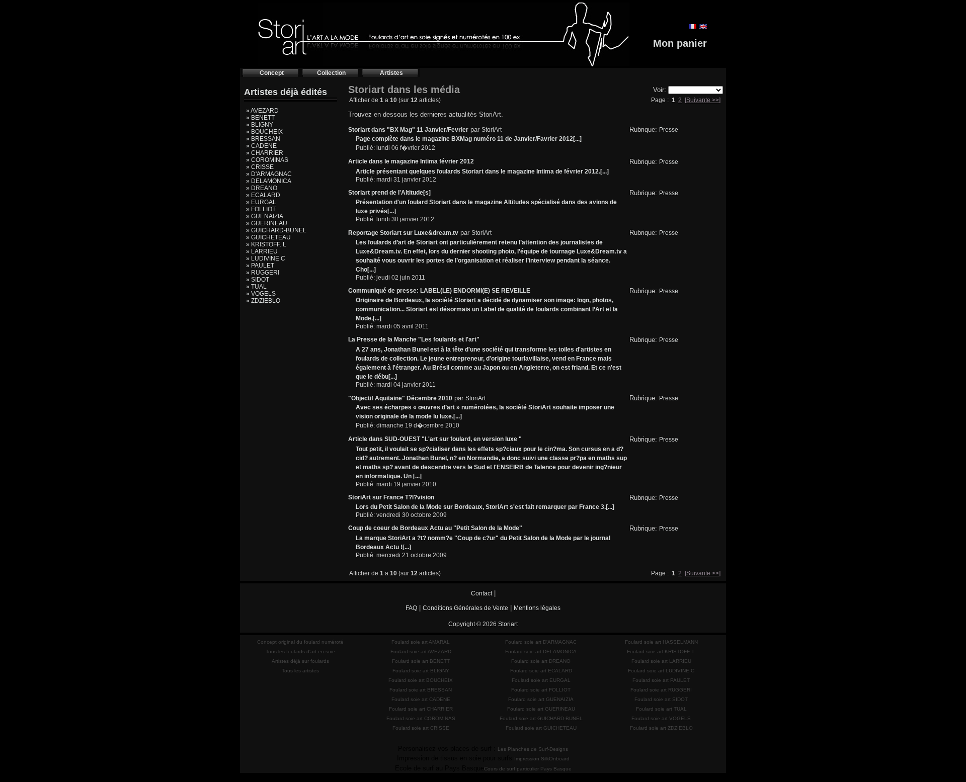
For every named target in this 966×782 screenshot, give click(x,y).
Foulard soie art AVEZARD (420, 651)
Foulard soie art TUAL (661, 709)
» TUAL (256, 286)
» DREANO (261, 188)
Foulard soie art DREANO (541, 661)
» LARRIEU (262, 251)
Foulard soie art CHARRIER (421, 709)
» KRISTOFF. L (266, 244)
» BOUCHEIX (264, 131)
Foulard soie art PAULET (661, 680)
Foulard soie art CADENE (420, 699)
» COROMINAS (267, 159)
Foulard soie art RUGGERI (661, 689)
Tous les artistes (300, 670)
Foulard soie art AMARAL (420, 642)
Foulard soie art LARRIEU (661, 661)
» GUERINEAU (266, 223)
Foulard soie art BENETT (421, 661)
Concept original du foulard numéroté (300, 642)
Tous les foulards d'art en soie (300, 651)
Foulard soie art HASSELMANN (661, 642)
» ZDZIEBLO (263, 300)
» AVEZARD (262, 110)
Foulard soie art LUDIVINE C (661, 670)
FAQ (411, 608)
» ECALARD (263, 195)
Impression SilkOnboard (542, 758)
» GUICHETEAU (268, 237)
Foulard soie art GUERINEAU (541, 709)
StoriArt (491, 129)
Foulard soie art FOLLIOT (541, 689)
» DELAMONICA (268, 181)
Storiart (508, 624)
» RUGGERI (262, 272)
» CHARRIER (264, 152)
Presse (668, 129)
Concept (272, 72)
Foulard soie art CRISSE (420, 728)
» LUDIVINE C (265, 258)
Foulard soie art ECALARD (541, 670)
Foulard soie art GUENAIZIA (541, 699)
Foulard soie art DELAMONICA (541, 651)
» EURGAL (261, 202)
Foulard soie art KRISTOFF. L (661, 651)
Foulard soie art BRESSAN (420, 689)
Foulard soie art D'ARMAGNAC (541, 642)
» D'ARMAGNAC (269, 174)
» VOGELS (261, 293)
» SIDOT (257, 279)
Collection (331, 72)
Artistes (391, 72)
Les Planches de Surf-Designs (533, 749)
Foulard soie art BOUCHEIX (420, 680)
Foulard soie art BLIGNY (420, 670)
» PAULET (260, 265)
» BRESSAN (263, 138)
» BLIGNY (259, 124)
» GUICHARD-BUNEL (276, 230)
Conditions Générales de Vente (465, 608)
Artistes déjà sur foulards (300, 661)
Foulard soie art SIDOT (661, 699)
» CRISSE (260, 166)
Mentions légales (537, 608)
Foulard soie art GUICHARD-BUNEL (541, 718)
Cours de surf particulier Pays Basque (528, 768)
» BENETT (260, 117)
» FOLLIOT (261, 209)
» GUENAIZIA (264, 216)
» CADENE (261, 145)
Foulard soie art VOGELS (661, 718)
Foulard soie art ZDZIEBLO (661, 728)
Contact (481, 593)
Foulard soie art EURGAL (541, 680)
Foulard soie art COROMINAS (420, 718)
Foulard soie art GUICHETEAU (541, 728)
